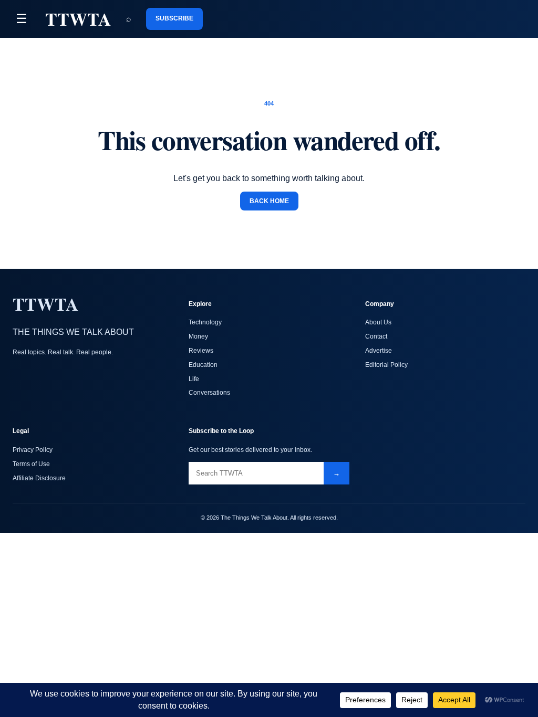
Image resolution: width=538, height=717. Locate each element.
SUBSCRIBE (174, 18)
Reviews (201, 350)
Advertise (378, 350)
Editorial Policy (386, 364)
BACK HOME (269, 201)
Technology (205, 322)
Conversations (209, 392)
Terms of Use (31, 464)
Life (194, 379)
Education (203, 364)
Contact (376, 336)
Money (198, 336)
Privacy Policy (33, 450)
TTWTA (78, 19)
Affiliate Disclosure (39, 478)
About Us (378, 322)
